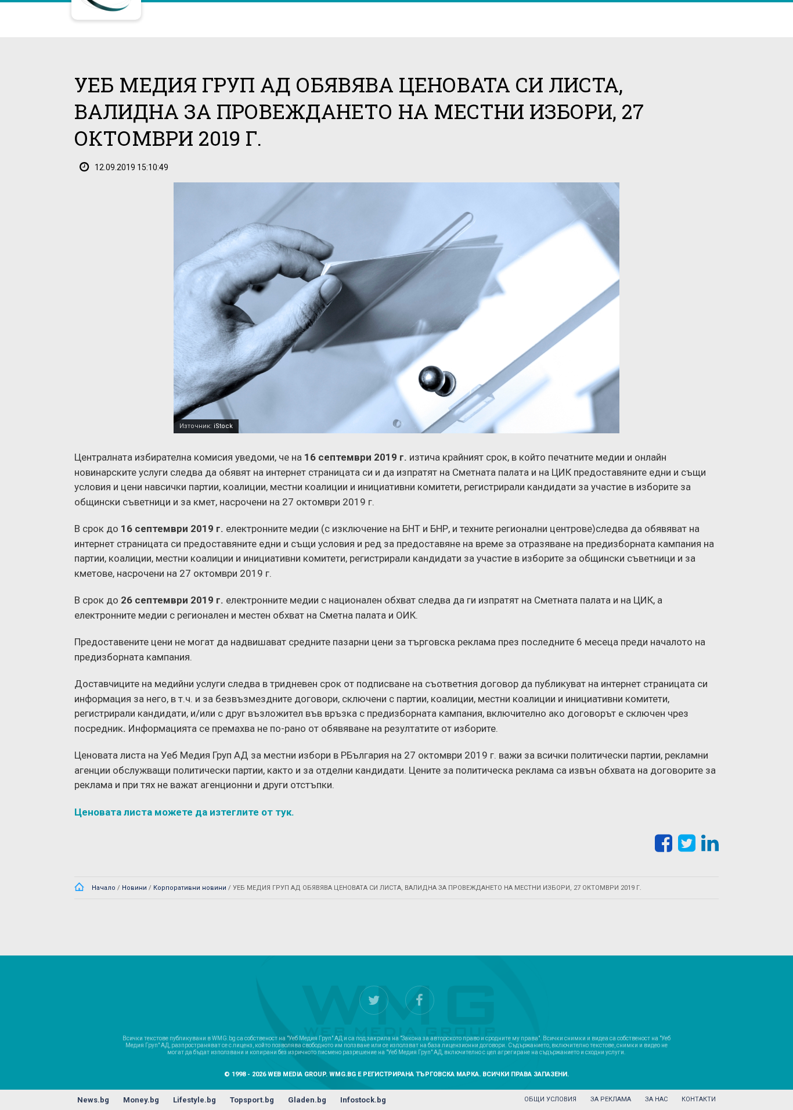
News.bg (93, 1099)
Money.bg (141, 1099)
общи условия (550, 1099)
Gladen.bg (307, 1099)
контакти (699, 1099)
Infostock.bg (363, 1099)
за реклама (610, 1099)
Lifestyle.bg (194, 1099)
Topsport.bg (252, 1099)
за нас (656, 1099)
